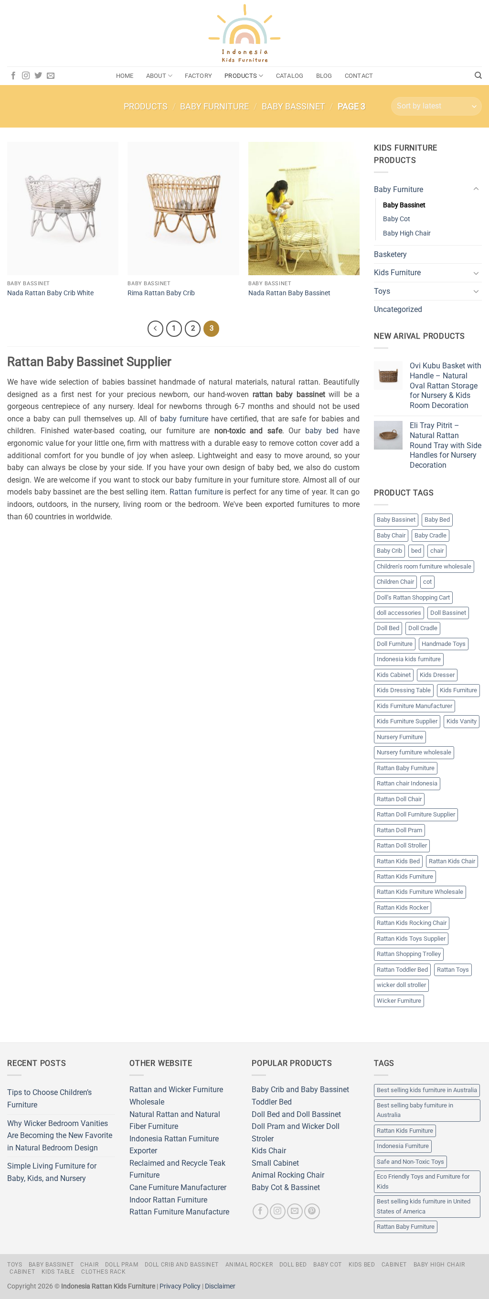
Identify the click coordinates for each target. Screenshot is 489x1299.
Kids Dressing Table (404, 690)
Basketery (390, 254)
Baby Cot (396, 219)
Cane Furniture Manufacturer (177, 1187)
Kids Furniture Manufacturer (414, 705)
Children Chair (395, 581)
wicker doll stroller (401, 984)
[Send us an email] (50, 76)
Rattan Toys (453, 969)
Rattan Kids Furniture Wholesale (420, 891)
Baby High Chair (407, 233)
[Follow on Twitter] (38, 76)
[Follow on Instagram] (26, 76)
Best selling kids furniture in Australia (427, 1090)
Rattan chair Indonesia (407, 783)
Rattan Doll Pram (399, 830)
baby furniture (184, 418)
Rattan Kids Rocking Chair (411, 922)
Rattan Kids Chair (452, 861)
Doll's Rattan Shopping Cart (413, 597)
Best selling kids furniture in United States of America (423, 1206)
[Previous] (156, 329)
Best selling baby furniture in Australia (415, 1110)
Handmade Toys (444, 643)
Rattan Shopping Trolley (409, 953)
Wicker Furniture (399, 1000)
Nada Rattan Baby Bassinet (289, 293)
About (156, 75)
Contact (359, 75)
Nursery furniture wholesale (414, 752)
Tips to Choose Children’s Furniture (49, 1098)
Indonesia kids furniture (409, 659)
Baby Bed (437, 519)
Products (240, 75)
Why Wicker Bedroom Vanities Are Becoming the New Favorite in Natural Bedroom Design (59, 1135)
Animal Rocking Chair (288, 1175)
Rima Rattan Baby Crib (161, 293)
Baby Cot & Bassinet (286, 1187)
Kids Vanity (461, 721)
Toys (382, 291)
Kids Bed (362, 1264)
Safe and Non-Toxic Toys (410, 1161)
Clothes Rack (103, 1271)
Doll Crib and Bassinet (182, 1264)
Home (125, 75)
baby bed (322, 430)
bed (416, 550)
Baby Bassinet (293, 106)
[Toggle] (476, 189)
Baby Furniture (214, 106)
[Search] (478, 75)
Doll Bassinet (448, 612)
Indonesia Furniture (403, 1145)
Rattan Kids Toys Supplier (411, 938)
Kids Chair (269, 1150)
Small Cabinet (275, 1163)
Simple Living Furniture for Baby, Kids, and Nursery (51, 1172)
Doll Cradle (422, 628)
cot (427, 581)
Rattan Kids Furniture (405, 876)
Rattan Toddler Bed (402, 969)
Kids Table (58, 1271)
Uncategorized (398, 309)
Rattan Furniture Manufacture (179, 1211)
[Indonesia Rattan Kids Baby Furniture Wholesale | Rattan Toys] (244, 33)
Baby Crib (389, 550)
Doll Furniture (395, 643)
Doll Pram (121, 1264)
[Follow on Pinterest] (312, 1211)
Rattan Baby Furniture (406, 768)
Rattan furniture (196, 491)
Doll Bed (388, 628)
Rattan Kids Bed (398, 861)
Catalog (290, 75)
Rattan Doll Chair (399, 799)
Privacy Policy (180, 1286)
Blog (324, 75)
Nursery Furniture (400, 737)
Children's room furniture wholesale (424, 566)
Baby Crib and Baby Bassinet (300, 1089)
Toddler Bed (272, 1101)
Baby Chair (391, 535)
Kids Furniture (397, 272)
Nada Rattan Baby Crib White (50, 293)
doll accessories (399, 612)
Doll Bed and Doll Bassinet (296, 1114)
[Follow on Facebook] (13, 76)
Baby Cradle (430, 535)
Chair (89, 1264)
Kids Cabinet (394, 674)
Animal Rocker (249, 1264)
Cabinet (394, 1264)
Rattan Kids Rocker (402, 907)
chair (437, 550)
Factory (198, 75)
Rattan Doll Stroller (402, 845)
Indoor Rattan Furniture (168, 1199)
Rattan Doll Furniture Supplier (416, 814)
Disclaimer (220, 1286)
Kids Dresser (437, 674)
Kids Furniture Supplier (407, 721)
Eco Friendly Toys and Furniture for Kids (423, 1181)
